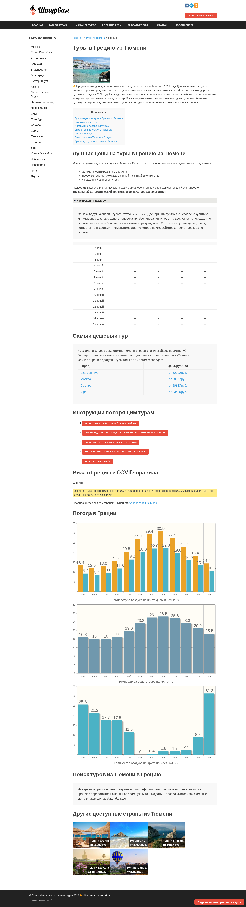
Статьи (162, 25)
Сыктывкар (38, 136)
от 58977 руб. (178, 379)
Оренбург (37, 119)
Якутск (35, 176)
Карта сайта (103, 895)
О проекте (89, 895)
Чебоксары (38, 159)
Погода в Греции (84, 133)
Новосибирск (39, 107)
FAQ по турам (58, 25)
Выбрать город (137, 25)
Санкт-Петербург (41, 52)
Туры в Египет (99, 840)
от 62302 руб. (178, 372)
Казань (35, 86)
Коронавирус (184, 25)
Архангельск (38, 58)
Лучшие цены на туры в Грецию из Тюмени (99, 118)
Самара (85, 385)
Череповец (38, 164)
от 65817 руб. (178, 385)
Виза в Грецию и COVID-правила (93, 129)
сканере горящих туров (142, 502)
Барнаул (36, 63)
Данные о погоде (38, 900)
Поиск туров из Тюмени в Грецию (93, 137)
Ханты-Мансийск (41, 153)
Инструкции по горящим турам (92, 125)
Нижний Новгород (42, 102)
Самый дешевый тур (86, 121)
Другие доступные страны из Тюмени (96, 141)
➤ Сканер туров (86, 25)
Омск (34, 113)
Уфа (83, 392)
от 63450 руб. (178, 392)
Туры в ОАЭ (137, 840)
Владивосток (39, 69)
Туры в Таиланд (98, 867)
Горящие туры (112, 25)
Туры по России (173, 840)
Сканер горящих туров (201, 15)
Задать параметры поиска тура (219, 902)
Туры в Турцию (137, 867)
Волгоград (37, 75)
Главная (37, 25)
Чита (34, 170)
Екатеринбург (90, 372)
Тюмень (36, 142)
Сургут (35, 130)
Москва (85, 379)
